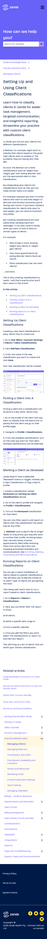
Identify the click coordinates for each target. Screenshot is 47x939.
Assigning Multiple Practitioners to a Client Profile (21, 678)
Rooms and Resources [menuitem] (18, 769)
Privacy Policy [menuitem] (9, 873)
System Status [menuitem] (10, 892)
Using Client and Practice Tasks (16, 702)
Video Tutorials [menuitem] (11, 727)
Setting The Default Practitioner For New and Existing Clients (22, 687)
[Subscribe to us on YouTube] (36, 913)
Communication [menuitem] (12, 823)
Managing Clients (11, 74)
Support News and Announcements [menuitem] (22, 856)
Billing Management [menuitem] (14, 812)
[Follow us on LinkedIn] (42, 919)
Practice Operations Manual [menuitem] (21, 780)
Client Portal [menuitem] (10, 807)
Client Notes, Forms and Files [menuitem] (19, 818)
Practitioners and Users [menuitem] (19, 755)
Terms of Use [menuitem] (9, 883)
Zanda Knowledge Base (14, 62)
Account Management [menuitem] (15, 733)
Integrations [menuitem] (10, 840)
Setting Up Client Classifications (25, 295)
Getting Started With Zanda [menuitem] (18, 716)
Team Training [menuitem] (14, 785)
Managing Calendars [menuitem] (17, 791)
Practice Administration (14, 68)
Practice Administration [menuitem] (16, 738)
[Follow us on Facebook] (30, 913)
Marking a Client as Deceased (24, 307)
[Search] (41, 44)
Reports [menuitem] (8, 845)
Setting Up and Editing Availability (17, 708)
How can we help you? (20, 34)
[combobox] (21, 44)
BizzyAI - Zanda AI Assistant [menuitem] (18, 796)
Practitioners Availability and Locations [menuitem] (21, 761)
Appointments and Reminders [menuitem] (19, 801)
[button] (42, 716)
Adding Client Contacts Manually (17, 695)
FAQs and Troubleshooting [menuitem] (17, 851)
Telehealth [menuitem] (9, 834)
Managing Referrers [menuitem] (17, 749)
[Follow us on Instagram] (42, 913)
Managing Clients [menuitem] (16, 744)
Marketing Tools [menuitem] (15, 774)
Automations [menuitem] (10, 829)
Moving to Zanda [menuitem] (12, 722)
